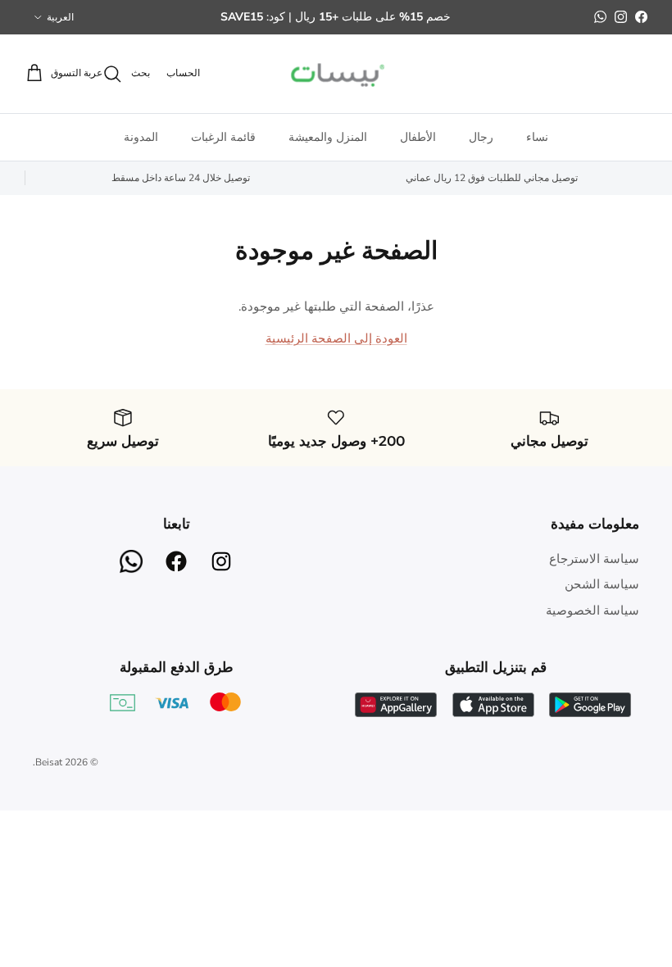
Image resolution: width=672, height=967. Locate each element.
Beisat (48, 762)
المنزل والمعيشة (327, 137)
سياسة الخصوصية (592, 610)
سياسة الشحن (602, 584)
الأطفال (418, 137)
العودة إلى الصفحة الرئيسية (336, 338)
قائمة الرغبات (223, 137)
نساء (537, 137)
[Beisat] (336, 74)
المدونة (141, 137)
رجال (481, 137)
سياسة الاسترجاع (594, 559)
